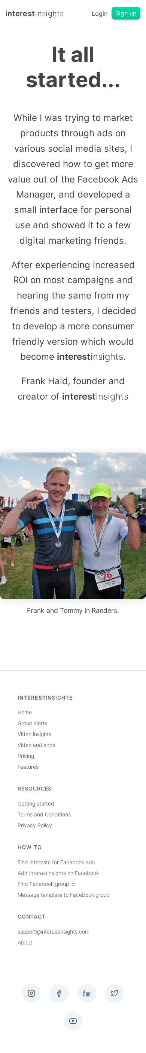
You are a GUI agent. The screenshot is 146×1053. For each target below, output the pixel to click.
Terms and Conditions (44, 814)
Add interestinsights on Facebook (58, 873)
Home (25, 712)
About (25, 942)
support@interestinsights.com (53, 931)
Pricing (26, 756)
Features (28, 766)
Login (99, 13)
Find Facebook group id (46, 884)
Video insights (34, 734)
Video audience (36, 745)
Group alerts (32, 723)
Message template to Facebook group (63, 895)
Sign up (126, 13)
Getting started (36, 803)
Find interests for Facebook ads (56, 862)
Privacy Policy (35, 825)
